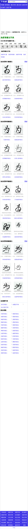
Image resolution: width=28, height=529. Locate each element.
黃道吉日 (24, 520)
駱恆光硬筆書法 (18, 218)
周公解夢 (3, 522)
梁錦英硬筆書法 (18, 237)
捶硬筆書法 (4, 353)
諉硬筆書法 (16, 319)
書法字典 (13, 5)
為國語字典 (16, 304)
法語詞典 (3, 520)
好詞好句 (24, 522)
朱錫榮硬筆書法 (6, 237)
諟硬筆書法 (4, 341)
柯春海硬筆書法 (6, 259)
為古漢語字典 (4, 307)
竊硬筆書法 (4, 327)
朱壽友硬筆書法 (6, 199)
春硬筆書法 (16, 353)
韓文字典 (24, 517)
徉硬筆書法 (4, 313)
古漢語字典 (4, 514)
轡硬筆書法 (4, 330)
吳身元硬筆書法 (6, 117)
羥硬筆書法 (4, 325)
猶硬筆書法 (4, 347)
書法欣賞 (19, 5)
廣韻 (24, 525)
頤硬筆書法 (16, 330)
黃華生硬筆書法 (6, 177)
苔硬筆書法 (16, 344)
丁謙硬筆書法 (6, 139)
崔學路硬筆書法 (18, 278)
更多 (25, 61)
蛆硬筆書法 (16, 350)
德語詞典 (10, 520)
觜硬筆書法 (16, 325)
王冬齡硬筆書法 (18, 199)
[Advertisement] (14, 20)
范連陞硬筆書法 (6, 278)
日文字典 (10, 517)
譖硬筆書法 (16, 322)
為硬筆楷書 (11, 54)
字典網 (2, 5)
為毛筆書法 (4, 304)
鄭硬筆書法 (16, 347)
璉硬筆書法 (4, 316)
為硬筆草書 (19, 54)
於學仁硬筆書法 (18, 158)
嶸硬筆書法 (16, 341)
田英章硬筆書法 (18, 117)
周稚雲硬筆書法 (6, 218)
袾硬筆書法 (16, 327)
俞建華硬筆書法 (18, 296)
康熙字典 (17, 512)
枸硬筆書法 (4, 336)
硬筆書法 (7, 5)
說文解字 (3, 7)
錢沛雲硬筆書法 (6, 80)
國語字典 (10, 512)
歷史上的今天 (10, 522)
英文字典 (17, 517)
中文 (14, 527)
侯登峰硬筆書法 (18, 177)
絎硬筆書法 (4, 333)
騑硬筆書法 (4, 339)
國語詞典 (3, 517)
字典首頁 (3, 512)
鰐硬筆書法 (16, 336)
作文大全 (17, 520)
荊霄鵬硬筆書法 (6, 98)
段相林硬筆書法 (18, 98)
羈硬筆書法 (16, 316)
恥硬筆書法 (4, 344)
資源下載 (8, 7)
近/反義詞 (17, 514)
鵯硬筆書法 (16, 313)
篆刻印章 (24, 5)
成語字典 (24, 514)
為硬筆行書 (4, 54)
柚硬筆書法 (16, 333)
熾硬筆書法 (4, 319)
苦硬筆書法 (16, 339)
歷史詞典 (17, 522)
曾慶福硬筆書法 (18, 80)
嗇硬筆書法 (4, 350)
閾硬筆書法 (4, 322)
